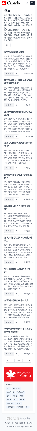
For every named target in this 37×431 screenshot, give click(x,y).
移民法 (9, 399)
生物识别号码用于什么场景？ (17, 300)
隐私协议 (15, 423)
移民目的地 (10, 407)
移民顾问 (20, 407)
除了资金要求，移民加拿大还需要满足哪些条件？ (18, 82)
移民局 (15, 396)
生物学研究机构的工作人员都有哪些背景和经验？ (18, 330)
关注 (7, 45)
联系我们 (29, 423)
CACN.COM (14, 427)
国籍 (15, 399)
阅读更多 (27, 73)
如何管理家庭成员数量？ (15, 51)
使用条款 (22, 423)
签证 (8, 396)
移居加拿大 (20, 392)
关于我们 (7, 423)
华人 (8, 388)
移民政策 (10, 403)
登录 (32, 3)
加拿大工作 (10, 392)
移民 (7, 10)
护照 (21, 396)
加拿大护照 (16, 388)
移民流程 (18, 403)
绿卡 (27, 407)
